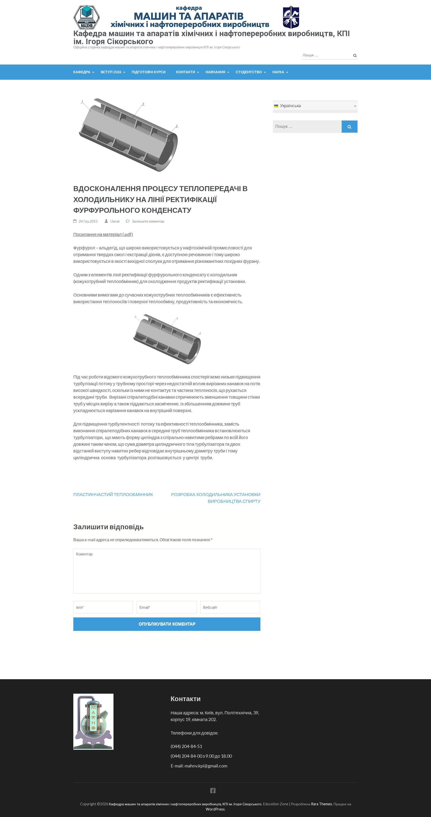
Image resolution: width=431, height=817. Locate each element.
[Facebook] (213, 791)
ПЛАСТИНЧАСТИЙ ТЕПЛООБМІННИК (113, 494)
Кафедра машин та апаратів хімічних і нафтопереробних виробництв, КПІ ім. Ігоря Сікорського (211, 37)
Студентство (249, 72)
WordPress (215, 809)
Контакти (185, 72)
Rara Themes (321, 804)
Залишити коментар (148, 221)
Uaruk (115, 221)
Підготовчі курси (149, 72)
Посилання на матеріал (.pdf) (103, 234)
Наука (278, 72)
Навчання (215, 72)
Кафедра (81, 72)
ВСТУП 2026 (111, 72)
